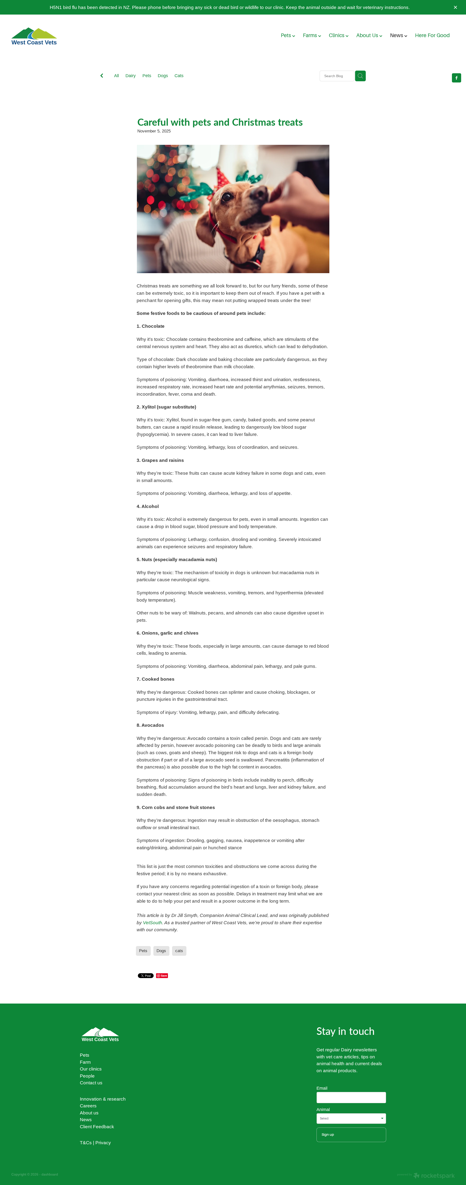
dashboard (50, 1174)
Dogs (163, 75)
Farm (85, 1062)
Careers (88, 1105)
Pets (286, 35)
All (116, 75)
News (397, 35)
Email (321, 1088)
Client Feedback (97, 1126)
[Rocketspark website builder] (426, 1176)
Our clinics (91, 1068)
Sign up (328, 1134)
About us (89, 1112)
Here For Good (432, 35)
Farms (310, 35)
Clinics (337, 35)
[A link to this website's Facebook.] (456, 77)
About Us (367, 35)
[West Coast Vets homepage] (55, 35)
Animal (323, 1109)
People (87, 1076)
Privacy (103, 1142)
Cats (179, 75)
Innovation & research (103, 1099)
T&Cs (86, 1142)
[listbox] (351, 1118)
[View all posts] (101, 76)
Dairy (130, 75)
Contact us (91, 1082)
